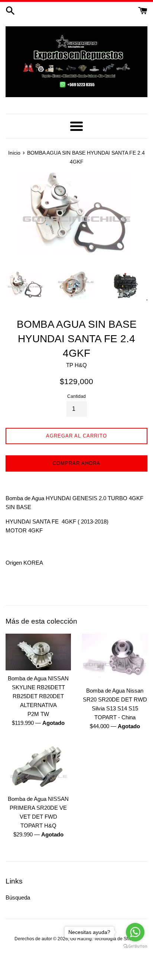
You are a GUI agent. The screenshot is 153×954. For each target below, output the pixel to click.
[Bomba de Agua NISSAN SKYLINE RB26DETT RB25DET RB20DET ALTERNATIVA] (38, 652)
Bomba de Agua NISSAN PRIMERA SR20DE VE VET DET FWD (38, 808)
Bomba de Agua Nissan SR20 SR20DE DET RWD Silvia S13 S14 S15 (115, 699)
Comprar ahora (76, 463)
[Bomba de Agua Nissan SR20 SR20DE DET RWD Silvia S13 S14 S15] (114, 658)
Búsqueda (18, 897)
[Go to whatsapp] (135, 932)
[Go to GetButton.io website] (135, 946)
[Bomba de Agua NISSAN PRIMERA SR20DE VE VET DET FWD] (38, 766)
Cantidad (76, 396)
